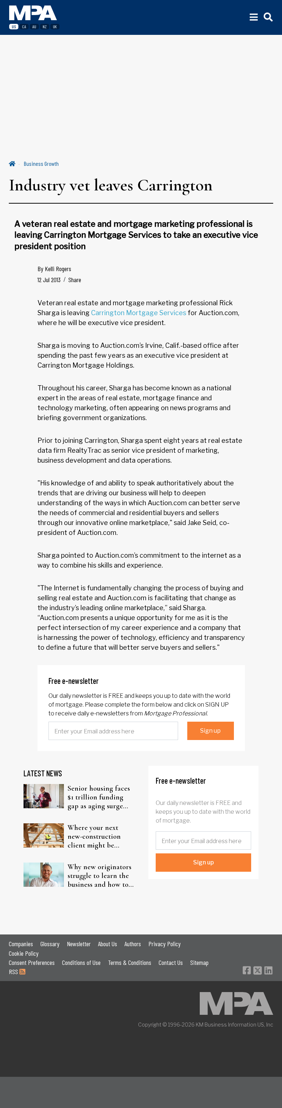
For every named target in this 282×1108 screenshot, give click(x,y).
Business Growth (41, 163)
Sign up (210, 730)
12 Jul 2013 (49, 280)
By (54, 269)
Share (74, 280)
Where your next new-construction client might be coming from (94, 836)
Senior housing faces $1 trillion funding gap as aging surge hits (99, 797)
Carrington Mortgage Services (138, 313)
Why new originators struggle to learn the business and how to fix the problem (99, 876)
